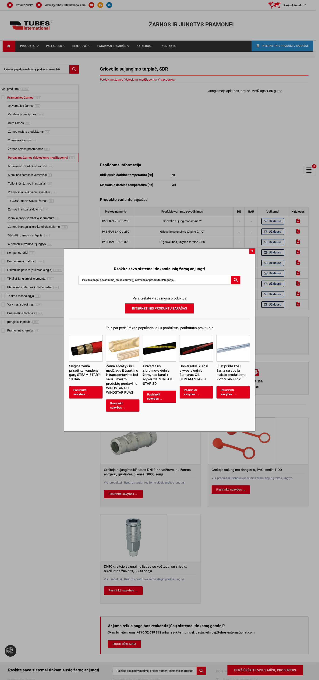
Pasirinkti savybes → (81, 392)
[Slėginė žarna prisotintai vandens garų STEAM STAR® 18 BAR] (86, 337)
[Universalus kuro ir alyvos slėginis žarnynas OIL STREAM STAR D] (196, 337)
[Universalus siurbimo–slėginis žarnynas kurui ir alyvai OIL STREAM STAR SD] (159, 337)
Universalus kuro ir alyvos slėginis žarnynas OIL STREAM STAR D (194, 372)
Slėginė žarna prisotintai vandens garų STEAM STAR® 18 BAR (84, 372)
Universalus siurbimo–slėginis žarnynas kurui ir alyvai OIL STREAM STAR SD (158, 375)
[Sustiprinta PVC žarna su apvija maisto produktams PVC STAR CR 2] (233, 337)
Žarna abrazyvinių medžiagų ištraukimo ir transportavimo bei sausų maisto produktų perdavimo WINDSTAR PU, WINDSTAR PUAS (122, 379)
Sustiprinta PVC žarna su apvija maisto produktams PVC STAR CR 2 (231, 372)
